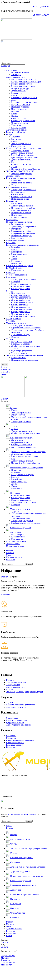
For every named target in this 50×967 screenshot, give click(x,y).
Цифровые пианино (20, 199)
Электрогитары (18, 146)
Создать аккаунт (8, 955)
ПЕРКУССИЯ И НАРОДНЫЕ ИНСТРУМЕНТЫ (19, 267)
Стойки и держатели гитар (23, 121)
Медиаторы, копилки (20, 104)
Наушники (11, 242)
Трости (14, 167)
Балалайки (16, 247)
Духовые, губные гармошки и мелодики (23, 148)
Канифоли (15, 282)
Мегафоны (16, 229)
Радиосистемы (17, 238)
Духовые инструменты (21, 160)
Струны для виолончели (22, 302)
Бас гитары (16, 139)
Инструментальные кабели (23, 208)
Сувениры (10, 321)
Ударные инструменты (16, 323)
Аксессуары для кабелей (22, 206)
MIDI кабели (16, 203)
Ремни (14, 114)
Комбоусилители (18, 358)
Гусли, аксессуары (19, 254)
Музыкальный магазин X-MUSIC (22, 814)
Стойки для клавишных (21, 196)
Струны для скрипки (20, 312)
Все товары (11, 736)
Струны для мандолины (21, 309)
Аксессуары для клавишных (23, 190)
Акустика (15, 137)
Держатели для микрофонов (23, 226)
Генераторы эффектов (15, 132)
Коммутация (11, 201)
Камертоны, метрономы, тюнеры (20, 178)
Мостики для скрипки (21, 284)
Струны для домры (19, 305)
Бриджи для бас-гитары (21, 84)
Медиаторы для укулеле (21, 341)
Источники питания (20, 72)
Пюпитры (10, 272)
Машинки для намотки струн (24, 102)
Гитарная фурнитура (20, 88)
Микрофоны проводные (21, 236)
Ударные (15, 337)
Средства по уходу (19, 118)
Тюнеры (14, 185)
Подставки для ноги (20, 109)
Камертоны (16, 180)
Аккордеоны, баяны (20, 150)
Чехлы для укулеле (19, 353)
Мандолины (16, 261)
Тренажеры (16, 125)
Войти (9, 936)
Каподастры (16, 93)
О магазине (11, 738)
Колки (14, 95)
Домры (14, 256)
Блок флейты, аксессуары (22, 155)
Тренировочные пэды (20, 335)
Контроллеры (12, 219)
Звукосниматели (18, 91)
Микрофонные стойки (21, 231)
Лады (13, 100)
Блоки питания (17, 192)
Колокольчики (17, 270)
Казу (13, 162)
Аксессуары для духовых (22, 153)
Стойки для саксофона (21, 164)
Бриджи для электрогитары (23, 86)
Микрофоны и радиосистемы (19, 222)
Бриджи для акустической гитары (26, 81)
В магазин (5, 594)
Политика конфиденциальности (20, 740)
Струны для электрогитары (23, 316)
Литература (16, 75)
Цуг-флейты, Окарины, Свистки (25, 169)
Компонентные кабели (21, 210)
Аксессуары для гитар (16, 77)
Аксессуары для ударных (22, 325)
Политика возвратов (15, 742)
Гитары (9, 134)
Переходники (17, 215)
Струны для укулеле (20, 314)
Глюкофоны (16, 252)
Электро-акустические (21, 144)
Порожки (15, 111)
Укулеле (9, 339)
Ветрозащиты (17, 224)
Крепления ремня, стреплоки (24, 98)
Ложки (14, 259)
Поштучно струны (19, 293)
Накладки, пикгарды (20, 107)
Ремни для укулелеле (20, 344)
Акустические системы (16, 130)
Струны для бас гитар (20, 300)
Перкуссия (16, 263)
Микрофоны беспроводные (23, 233)
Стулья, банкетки (13, 318)
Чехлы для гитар (18, 127)
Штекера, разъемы (19, 217)
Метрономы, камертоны (21, 183)
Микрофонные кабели (21, 213)
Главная (4, 577)
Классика (15, 141)
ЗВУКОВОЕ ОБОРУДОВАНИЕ (20, 171)
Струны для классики (20, 307)
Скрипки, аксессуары (20, 286)
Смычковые (11, 277)
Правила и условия (14, 745)
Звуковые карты (13, 176)
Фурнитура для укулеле (21, 351)
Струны (9, 291)
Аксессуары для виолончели (23, 279)
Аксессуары (11, 70)
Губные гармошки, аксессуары (24, 157)
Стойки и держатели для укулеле (25, 346)
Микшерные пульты (15, 240)
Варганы (15, 249)
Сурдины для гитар (19, 123)
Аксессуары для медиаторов (23, 79)
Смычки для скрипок (20, 289)
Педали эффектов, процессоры (24, 360)
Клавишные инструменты (17, 187)
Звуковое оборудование (21, 173)
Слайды (14, 116)
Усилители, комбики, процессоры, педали (24, 355)
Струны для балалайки (21, 298)
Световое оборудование (16, 275)
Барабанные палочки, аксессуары (26, 328)
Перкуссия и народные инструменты (22, 245)
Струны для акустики (20, 295)
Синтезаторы (17, 194)
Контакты (10, 747)
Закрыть (4, 942)
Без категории (17, 534)
